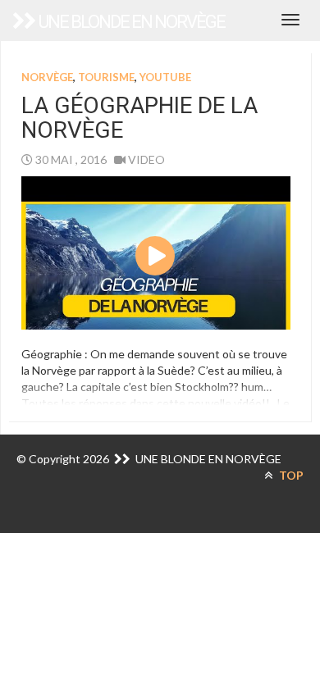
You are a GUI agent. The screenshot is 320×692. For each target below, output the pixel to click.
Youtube (165, 77)
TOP (290, 475)
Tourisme (106, 77)
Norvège (47, 77)
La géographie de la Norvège (139, 118)
